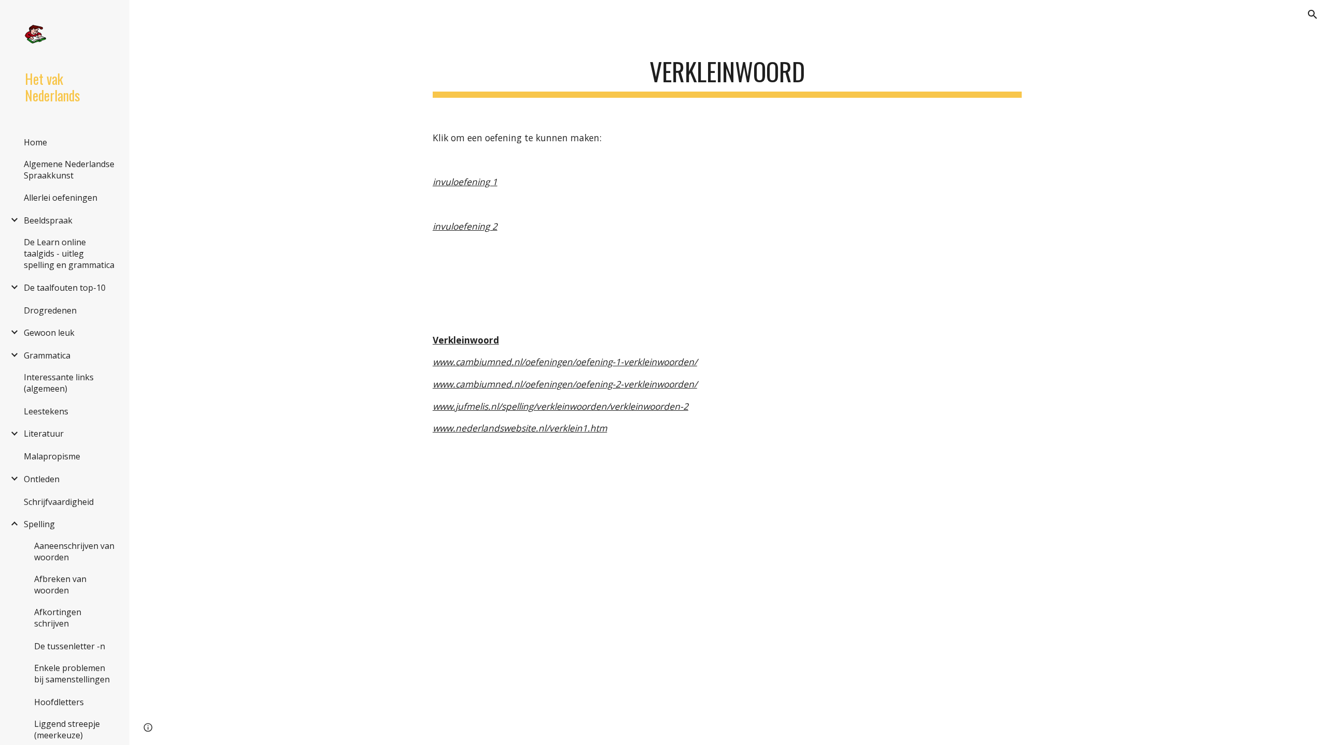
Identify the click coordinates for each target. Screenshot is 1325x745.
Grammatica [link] (47, 355)
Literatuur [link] (44, 433)
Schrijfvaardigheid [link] (59, 502)
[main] (727, 72)
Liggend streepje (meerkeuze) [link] (67, 729)
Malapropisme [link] (52, 456)
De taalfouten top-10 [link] (65, 287)
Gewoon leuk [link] (49, 332)
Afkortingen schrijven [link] (57, 617)
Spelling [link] (39, 524)
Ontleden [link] (42, 479)
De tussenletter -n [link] (69, 646)
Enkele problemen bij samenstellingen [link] (72, 673)
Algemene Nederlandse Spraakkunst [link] (69, 169)
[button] (1312, 14)
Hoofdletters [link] (59, 702)
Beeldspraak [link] (48, 220)
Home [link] (35, 142)
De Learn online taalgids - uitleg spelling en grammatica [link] (69, 253)
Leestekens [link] (46, 411)
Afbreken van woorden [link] (60, 584)
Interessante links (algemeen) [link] (59, 382)
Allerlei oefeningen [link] (60, 197)
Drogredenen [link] (50, 310)
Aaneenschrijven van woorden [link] (74, 551)
